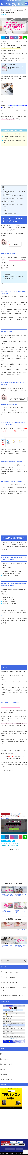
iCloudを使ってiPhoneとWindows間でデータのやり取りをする (14, 199)
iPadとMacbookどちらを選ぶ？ (7, 946)
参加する (23, 1039)
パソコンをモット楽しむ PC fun (14, 4)
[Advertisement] (14, 164)
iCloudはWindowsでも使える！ (10, 213)
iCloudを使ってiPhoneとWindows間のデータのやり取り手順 (14, 205)
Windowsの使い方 (6, 840)
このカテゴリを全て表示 (14, 1038)
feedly (14, 829)
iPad (13, 840)
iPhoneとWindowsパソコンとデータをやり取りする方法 (13, 191)
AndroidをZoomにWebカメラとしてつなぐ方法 (20, 895)
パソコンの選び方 (7, 1079)
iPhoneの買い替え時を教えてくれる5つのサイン (20, 946)
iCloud (3, 843)
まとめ (3, 212)
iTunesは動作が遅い (7, 194)
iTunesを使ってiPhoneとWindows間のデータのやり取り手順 (14, 210)
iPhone (8, 843)
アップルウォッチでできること (7, 930)
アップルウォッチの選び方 (20, 929)
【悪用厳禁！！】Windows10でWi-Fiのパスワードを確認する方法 (20, 911)
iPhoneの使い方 (16, 843)
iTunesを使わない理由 (8, 192)
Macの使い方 (6, 1059)
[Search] (25, 961)
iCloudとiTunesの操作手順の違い (8, 201)
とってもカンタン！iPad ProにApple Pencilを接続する (7, 911)
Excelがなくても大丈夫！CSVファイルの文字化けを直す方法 (7, 895)
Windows (4, 845)
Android (5, 1074)
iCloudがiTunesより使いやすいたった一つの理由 (13, 195)
